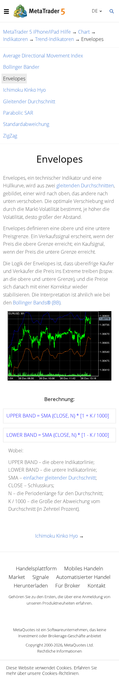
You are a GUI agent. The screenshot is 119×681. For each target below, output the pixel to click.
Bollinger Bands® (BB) (36, 302)
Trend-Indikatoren (54, 39)
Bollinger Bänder (21, 67)
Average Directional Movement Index (43, 55)
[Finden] (111, 10)
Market (17, 576)
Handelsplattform (36, 568)
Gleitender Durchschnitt (29, 101)
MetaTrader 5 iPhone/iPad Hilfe (37, 31)
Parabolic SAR (18, 112)
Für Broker (67, 585)
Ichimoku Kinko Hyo (24, 90)
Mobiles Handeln (83, 568)
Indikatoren (15, 39)
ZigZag (10, 135)
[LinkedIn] (59, 613)
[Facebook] (49, 613)
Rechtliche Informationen (59, 651)
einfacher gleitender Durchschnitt (59, 477)
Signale (40, 576)
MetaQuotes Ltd (78, 645)
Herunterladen (31, 585)
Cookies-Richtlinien (60, 673)
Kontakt (97, 585)
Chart (84, 31)
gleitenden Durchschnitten (85, 185)
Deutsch (94, 11)
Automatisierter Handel (83, 576)
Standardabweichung (26, 124)
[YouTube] (69, 613)
